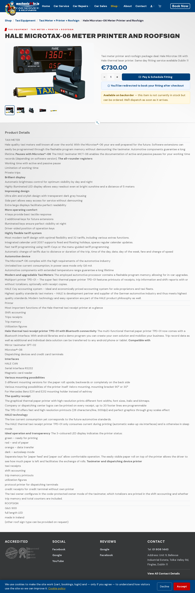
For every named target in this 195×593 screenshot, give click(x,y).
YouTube (58, 561)
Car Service (61, 6)
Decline (164, 586)
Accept (182, 586)
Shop (114, 6)
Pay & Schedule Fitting (157, 77)
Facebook (58, 549)
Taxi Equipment (25, 20)
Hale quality (12, 144)
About (128, 6)
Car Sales (100, 6)
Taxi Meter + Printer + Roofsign (59, 20)
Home (46, 6)
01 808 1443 (160, 549)
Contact (141, 6)
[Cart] (160, 6)
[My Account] (152, 6)
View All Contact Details (163, 573)
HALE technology (16, 415)
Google (57, 555)
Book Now (180, 6)
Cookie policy (57, 588)
